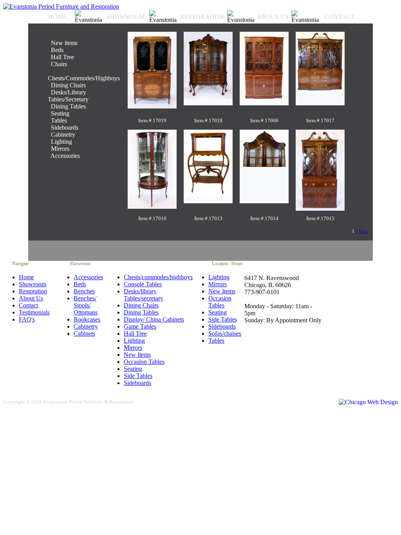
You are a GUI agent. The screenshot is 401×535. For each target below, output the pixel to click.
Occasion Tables (144, 361)
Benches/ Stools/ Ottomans (86, 305)
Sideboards (64, 127)
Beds (57, 50)
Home (26, 277)
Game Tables (140, 326)
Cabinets (84, 333)
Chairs (59, 64)
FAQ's (27, 319)
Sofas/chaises (224, 333)
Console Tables (143, 284)
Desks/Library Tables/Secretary (68, 96)
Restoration (33, 291)
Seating (133, 368)
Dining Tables (68, 106)
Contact (28, 305)
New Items (137, 354)
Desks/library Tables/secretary (143, 295)
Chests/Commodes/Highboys (84, 78)
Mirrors (60, 148)
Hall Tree (62, 57)
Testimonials (34, 312)
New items (64, 43)
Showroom (32, 284)
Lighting (61, 141)
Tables (216, 340)
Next (363, 231)
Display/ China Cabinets (154, 319)
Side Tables (138, 375)
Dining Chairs (68, 85)
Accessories (65, 155)
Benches (84, 291)
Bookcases (87, 319)
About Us (31, 298)
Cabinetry (86, 326)
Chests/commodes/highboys (158, 277)
